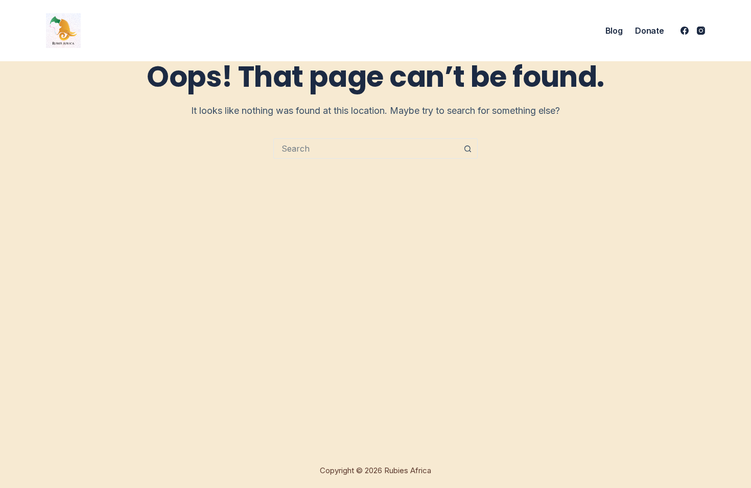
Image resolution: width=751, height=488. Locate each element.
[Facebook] (684, 31)
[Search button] (467, 148)
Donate (649, 31)
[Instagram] (701, 31)
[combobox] (366, 148)
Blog (614, 31)
